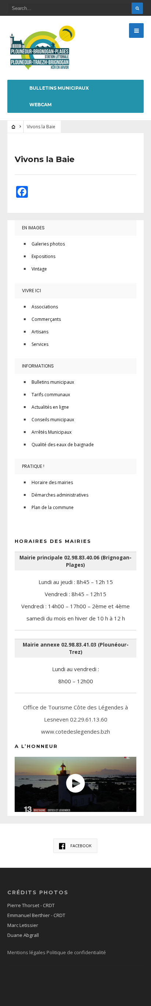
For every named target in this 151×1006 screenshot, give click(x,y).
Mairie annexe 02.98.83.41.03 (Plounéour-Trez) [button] (76, 648)
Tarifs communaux (51, 394)
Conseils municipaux (53, 419)
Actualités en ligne (50, 407)
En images (33, 228)
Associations (45, 307)
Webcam (40, 104)
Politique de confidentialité (76, 952)
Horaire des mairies (52, 482)
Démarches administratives (60, 495)
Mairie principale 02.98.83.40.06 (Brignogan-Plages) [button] (75, 561)
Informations (38, 366)
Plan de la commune (53, 507)
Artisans (40, 332)
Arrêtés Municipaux (51, 432)
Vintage (39, 269)
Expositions (43, 256)
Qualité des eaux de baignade (63, 444)
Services (40, 344)
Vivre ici (31, 290)
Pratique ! (33, 466)
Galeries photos (48, 244)
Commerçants (46, 319)
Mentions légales (27, 952)
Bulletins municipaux (59, 88)
